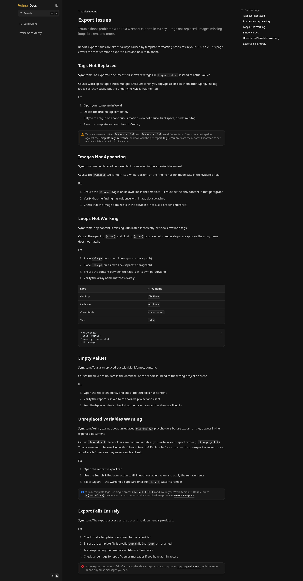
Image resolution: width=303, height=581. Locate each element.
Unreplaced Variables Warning (110, 419)
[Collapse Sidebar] (56, 5)
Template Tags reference (114, 138)
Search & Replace (184, 495)
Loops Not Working (98, 218)
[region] (151, 338)
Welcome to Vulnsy (30, 33)
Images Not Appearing (102, 157)
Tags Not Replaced (97, 65)
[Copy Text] (221, 333)
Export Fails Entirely (99, 511)
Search (40, 13)
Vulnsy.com (30, 23)
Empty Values (92, 358)
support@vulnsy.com (189, 566)
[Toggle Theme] (54, 575)
